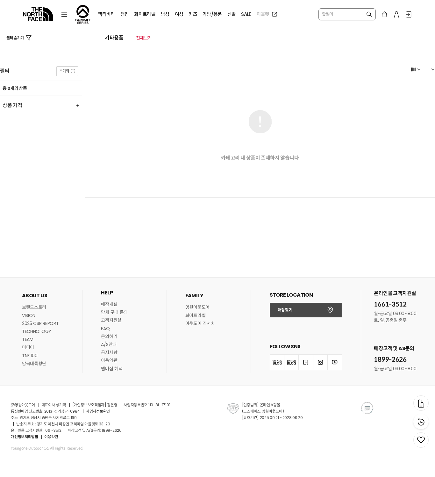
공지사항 (109, 352)
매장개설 (109, 304)
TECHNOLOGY (36, 331)
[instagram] (320, 362)
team (27, 339)
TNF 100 (30, 355)
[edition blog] (291, 362)
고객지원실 (111, 320)
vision (28, 315)
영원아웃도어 (197, 307)
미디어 (28, 347)
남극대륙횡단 (34, 363)
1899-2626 (390, 360)
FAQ (105, 328)
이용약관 (109, 360)
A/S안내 (109, 344)
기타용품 (114, 38)
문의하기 (109, 336)
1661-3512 (390, 304)
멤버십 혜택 (111, 368)
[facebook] (306, 362)
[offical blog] (277, 362)
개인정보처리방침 (24, 436)
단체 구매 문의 (114, 312)
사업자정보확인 (98, 411)
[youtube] (335, 362)
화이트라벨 (195, 315)
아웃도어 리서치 (200, 323)
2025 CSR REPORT (40, 323)
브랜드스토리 (34, 307)
